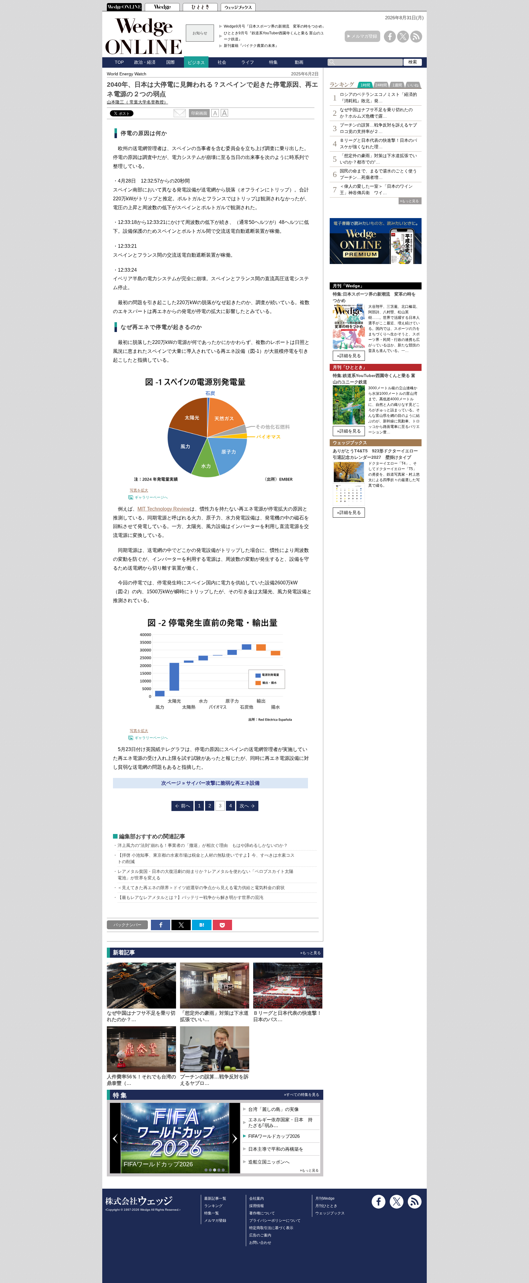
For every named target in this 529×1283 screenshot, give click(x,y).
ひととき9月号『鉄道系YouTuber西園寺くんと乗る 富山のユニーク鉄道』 (276, 36)
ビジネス (196, 62)
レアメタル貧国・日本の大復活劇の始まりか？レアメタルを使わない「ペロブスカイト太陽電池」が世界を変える (205, 874)
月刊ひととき (326, 1206)
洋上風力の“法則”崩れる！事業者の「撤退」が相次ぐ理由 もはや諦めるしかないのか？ (203, 845)
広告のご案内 (260, 1235)
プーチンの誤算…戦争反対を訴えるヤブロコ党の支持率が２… (378, 128)
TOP (119, 62)
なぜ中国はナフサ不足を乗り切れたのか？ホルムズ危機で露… (376, 113)
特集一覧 (211, 1213)
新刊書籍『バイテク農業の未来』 (251, 45)
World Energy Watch (126, 73)
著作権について (262, 1213)
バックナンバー (127, 925)
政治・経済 (145, 62)
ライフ (247, 62)
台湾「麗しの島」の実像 (273, 1109)
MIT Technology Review (163, 508)
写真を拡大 (139, 490)
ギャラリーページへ (151, 497)
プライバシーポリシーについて (275, 1220)
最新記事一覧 (215, 1198)
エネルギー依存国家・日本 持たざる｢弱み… (280, 1122)
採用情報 (256, 1206)
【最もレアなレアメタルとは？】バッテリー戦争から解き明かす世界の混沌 (190, 897)
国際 (170, 62)
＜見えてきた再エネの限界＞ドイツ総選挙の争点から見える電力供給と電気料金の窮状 (201, 887)
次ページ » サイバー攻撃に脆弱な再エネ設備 (210, 783)
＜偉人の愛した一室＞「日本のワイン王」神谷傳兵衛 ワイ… (376, 189)
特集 (273, 62)
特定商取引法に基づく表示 (271, 1228)
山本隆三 (137, 102)
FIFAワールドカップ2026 (274, 1136)
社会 (222, 62)
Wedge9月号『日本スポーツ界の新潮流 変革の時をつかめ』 (275, 26)
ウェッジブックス (330, 1213)
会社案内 (256, 1198)
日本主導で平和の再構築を (160, 1168)
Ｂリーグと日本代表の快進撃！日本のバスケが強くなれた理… (378, 143)
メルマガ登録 (364, 36)
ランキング (213, 1206)
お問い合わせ (260, 1242)
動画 (299, 62)
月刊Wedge (325, 1198)
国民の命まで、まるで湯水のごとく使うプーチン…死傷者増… (378, 174)
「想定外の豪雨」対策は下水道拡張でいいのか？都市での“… (378, 158)
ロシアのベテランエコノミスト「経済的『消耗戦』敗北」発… (378, 97)
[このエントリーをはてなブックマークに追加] (201, 925)
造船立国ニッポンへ (269, 1161)
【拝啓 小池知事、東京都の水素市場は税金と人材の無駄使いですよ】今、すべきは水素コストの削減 (206, 858)
